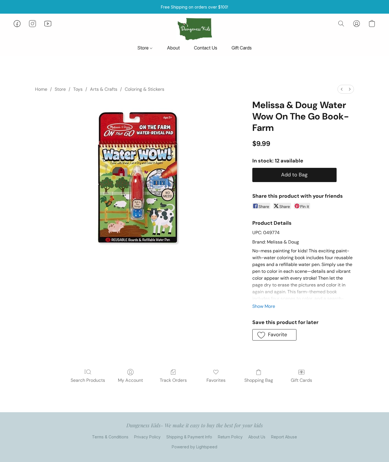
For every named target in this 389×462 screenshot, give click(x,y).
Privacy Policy (147, 436)
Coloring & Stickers (144, 89)
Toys (78, 89)
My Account (130, 380)
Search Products (88, 380)
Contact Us (205, 48)
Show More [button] (263, 306)
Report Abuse (284, 436)
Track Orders (173, 380)
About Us (256, 436)
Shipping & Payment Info (189, 436)
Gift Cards (242, 48)
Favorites (216, 380)
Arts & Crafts (103, 89)
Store (143, 48)
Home (41, 89)
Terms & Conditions (110, 436)
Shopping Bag (258, 380)
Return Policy (230, 436)
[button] (194, 29)
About (173, 48)
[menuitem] (342, 89)
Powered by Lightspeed (194, 446)
